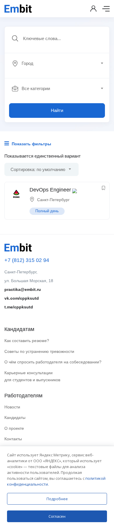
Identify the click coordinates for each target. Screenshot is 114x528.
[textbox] (56, 63)
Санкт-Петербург (53, 199)
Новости (12, 407)
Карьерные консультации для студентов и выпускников (32, 376)
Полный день (47, 211)
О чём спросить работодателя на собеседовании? (52, 362)
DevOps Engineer (50, 190)
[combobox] (60, 63)
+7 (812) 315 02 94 (26, 260)
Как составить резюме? (26, 340)
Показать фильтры (31, 144)
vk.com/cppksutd (21, 298)
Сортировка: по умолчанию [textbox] (38, 169)
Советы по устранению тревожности (39, 351)
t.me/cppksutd (18, 307)
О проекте (14, 428)
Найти (57, 110)
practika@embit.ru (22, 289)
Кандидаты (14, 417)
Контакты (13, 438)
